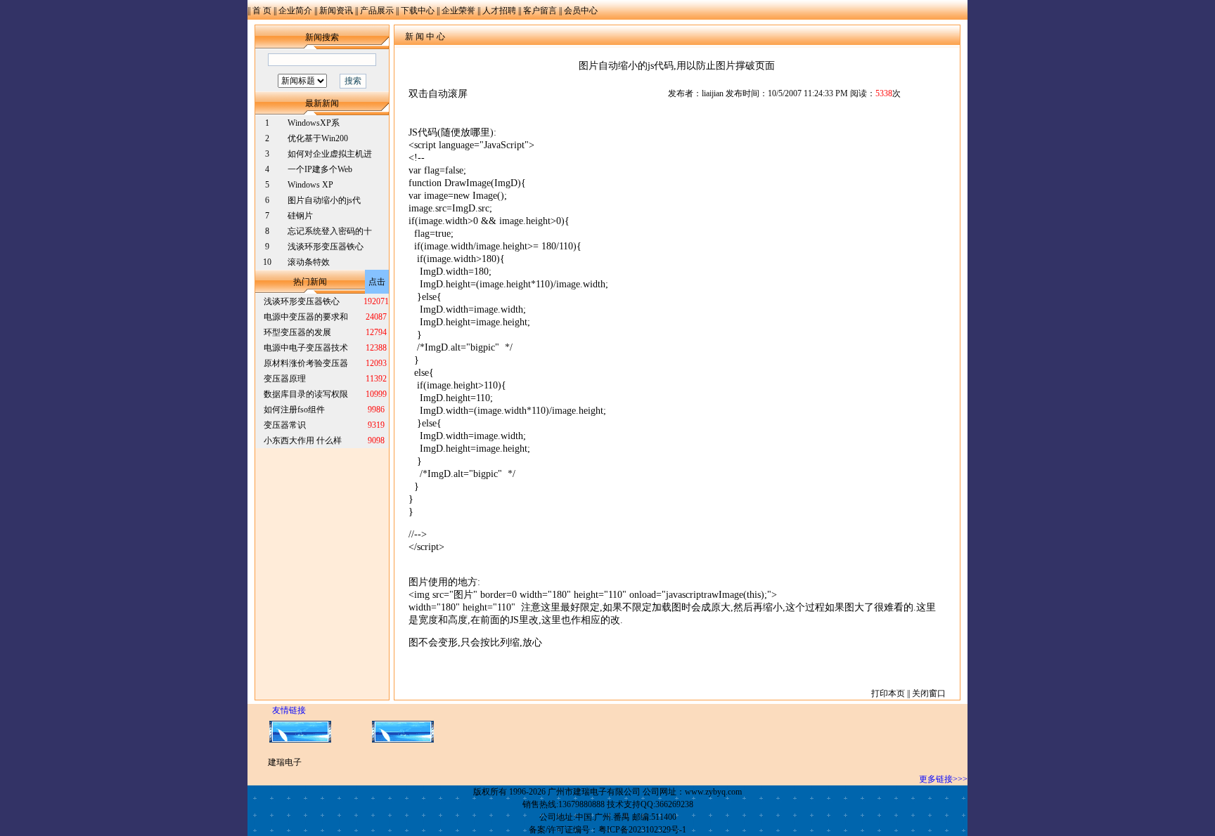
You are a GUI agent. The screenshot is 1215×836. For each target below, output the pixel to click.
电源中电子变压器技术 (306, 348)
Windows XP (310, 185)
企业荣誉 (458, 10)
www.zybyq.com (713, 792)
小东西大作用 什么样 (303, 440)
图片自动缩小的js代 (324, 200)
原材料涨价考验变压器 (306, 363)
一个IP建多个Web (320, 169)
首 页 (261, 10)
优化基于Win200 (318, 138)
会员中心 (581, 10)
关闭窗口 (929, 693)
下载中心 (418, 10)
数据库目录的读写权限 (306, 394)
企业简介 (295, 10)
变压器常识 (285, 425)
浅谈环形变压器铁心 (326, 247)
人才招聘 (499, 10)
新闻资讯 (336, 10)
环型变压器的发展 (297, 332)
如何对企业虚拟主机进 (330, 154)
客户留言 (540, 10)
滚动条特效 (309, 262)
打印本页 (888, 693)
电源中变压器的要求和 (306, 317)
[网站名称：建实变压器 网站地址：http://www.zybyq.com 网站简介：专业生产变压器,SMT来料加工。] (300, 740)
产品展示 (377, 10)
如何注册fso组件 (294, 409)
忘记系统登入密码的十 (330, 231)
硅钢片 (300, 216)
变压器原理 (285, 379)
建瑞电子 (285, 762)
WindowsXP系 (314, 123)
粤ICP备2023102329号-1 (642, 830)
